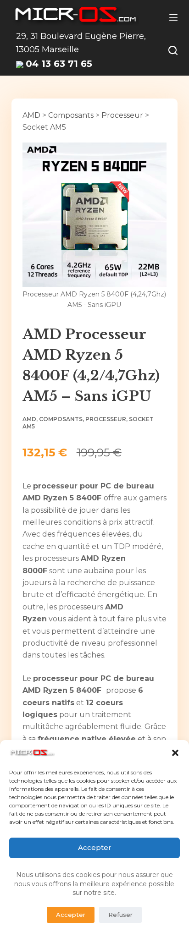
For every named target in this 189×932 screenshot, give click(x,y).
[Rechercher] (173, 50)
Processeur (122, 115)
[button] (175, 752)
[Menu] (173, 17)
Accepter (94, 847)
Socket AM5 (44, 127)
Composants (71, 115)
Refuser (120, 914)
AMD (31, 115)
